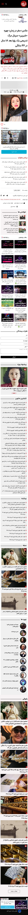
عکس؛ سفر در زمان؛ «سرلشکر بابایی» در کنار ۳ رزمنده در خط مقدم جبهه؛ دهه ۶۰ (14, 168)
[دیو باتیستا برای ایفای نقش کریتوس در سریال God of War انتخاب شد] (22, 689)
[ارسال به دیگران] (15, 78)
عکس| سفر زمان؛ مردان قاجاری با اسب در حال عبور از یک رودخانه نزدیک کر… (15, 390)
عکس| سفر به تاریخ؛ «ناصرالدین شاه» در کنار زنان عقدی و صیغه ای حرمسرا (10, 217)
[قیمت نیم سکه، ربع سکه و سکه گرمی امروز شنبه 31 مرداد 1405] (14, 579)
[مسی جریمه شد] (22, 633)
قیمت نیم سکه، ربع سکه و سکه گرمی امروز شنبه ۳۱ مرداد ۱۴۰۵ (13, 513)
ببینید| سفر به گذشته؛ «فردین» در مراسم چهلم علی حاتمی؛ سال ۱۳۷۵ (14, 413)
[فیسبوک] (1, 196)
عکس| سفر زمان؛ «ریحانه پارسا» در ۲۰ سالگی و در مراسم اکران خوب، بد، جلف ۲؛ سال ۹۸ (14, 434)
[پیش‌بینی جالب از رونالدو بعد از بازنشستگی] (22, 654)
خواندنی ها (22, 212)
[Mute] (5, 143)
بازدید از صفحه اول (18, 203)
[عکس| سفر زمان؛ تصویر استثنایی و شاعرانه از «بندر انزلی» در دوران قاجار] (14, 601)
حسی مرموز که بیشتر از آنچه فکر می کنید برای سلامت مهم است (14, 482)
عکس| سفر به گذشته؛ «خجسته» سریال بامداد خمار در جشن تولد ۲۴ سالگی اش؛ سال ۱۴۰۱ (13, 487)
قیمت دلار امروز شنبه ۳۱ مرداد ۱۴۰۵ (17, 533)
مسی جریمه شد (14, 632)
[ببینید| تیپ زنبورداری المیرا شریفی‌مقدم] (22, 626)
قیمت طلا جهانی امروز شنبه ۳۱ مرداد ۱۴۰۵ (15, 530)
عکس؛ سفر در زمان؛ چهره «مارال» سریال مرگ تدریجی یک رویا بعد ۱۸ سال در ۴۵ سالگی (15, 183)
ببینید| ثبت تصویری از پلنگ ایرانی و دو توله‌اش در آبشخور (14, 472)
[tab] (15, 393)
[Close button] (27, 899)
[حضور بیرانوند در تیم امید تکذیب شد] (22, 682)
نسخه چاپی (13, 206)
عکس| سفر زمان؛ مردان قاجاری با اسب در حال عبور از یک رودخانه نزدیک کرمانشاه (11, 230)
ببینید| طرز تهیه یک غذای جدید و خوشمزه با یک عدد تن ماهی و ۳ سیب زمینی (14, 467)
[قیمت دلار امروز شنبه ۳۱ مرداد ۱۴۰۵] (14, 875)
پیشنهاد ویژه (21, 364)
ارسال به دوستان (7, 203)
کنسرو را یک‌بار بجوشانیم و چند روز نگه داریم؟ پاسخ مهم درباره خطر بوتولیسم (13, 457)
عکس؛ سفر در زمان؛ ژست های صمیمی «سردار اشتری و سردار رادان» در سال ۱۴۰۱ (13, 178)
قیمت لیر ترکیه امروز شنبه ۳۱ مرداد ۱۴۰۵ (16, 517)
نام (26, 335)
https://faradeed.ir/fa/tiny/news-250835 (10, 199)
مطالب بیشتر (14, 891)
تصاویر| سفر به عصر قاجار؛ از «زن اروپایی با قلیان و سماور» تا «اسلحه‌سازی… (15, 568)
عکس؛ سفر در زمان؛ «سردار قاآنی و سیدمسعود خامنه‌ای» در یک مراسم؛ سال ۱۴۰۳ (14, 173)
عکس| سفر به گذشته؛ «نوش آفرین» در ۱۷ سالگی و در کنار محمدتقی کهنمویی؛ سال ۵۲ (13, 508)
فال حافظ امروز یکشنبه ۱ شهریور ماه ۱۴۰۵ (16, 430)
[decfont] (2, 78)
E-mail (25, 341)
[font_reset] (4, 78)
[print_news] (13, 78)
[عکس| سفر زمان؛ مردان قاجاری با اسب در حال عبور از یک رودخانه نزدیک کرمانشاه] (22, 230)
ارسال (14, 357)
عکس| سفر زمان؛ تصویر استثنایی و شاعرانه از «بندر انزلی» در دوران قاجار (13, 526)
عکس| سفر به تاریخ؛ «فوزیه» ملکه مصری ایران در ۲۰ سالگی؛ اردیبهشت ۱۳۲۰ (13, 408)
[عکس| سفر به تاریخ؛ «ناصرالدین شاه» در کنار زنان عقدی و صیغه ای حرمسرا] (22, 217)
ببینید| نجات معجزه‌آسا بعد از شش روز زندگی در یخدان (14, 439)
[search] (6, 4)
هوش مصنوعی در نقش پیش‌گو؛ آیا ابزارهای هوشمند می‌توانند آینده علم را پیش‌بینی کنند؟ (15, 444)
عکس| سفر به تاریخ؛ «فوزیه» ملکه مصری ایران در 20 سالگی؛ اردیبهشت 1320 (11, 224)
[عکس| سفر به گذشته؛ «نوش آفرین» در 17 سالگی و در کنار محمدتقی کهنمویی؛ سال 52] (14, 735)
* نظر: (26, 347)
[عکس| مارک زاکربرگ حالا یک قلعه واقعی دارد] (22, 675)
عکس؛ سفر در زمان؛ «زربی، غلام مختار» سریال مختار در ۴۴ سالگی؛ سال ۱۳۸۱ (13, 163)
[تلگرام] (7, 196)
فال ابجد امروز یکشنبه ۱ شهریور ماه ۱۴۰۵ (16, 427)
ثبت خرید (14, 152)
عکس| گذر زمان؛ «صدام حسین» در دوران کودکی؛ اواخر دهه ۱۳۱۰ (14, 477)
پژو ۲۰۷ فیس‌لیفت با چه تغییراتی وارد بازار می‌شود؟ (13, 453)
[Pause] (3, 143)
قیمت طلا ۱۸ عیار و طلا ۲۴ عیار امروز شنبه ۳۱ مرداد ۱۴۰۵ (14, 521)
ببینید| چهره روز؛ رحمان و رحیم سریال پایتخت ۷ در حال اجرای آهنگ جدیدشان (13, 492)
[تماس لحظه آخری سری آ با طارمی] (22, 668)
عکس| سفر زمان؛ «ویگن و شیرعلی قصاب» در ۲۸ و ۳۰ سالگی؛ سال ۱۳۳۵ (13, 418)
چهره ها (23, 619)
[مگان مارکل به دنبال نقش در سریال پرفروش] (22, 640)
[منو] (2, 4)
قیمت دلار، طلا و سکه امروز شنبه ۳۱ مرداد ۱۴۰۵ (14, 537)
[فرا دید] (24, 4)
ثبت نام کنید (7, 907)
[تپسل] (2, 128)
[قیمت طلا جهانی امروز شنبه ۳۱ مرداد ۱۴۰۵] (14, 853)
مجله (24, 545)
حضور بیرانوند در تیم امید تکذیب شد (10, 681)
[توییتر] (4, 196)
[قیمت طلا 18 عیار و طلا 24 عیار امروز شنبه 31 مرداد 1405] (14, 805)
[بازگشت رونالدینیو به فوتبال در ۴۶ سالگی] (22, 661)
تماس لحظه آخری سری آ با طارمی (10, 667)
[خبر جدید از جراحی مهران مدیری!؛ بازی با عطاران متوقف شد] (22, 647)
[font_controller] (7, 78)
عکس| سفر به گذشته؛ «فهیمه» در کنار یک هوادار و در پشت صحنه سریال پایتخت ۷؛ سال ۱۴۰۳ (13, 449)
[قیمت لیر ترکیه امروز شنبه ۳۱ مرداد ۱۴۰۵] (14, 783)
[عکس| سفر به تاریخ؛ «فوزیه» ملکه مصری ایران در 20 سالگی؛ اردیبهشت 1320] (22, 223)
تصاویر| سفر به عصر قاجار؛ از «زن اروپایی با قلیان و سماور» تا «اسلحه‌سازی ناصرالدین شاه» (13, 503)
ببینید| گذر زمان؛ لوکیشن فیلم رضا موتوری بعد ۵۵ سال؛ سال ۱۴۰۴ (14, 423)
